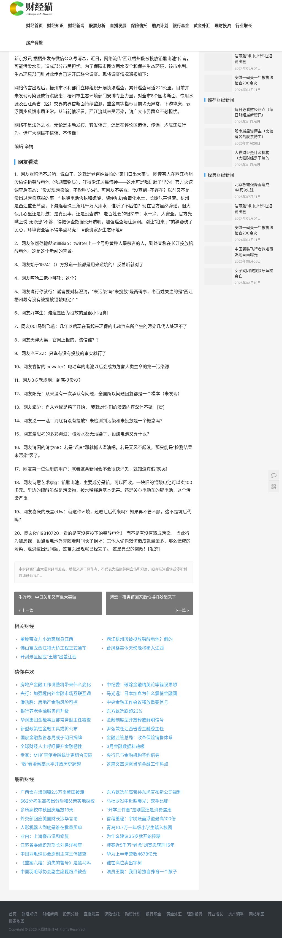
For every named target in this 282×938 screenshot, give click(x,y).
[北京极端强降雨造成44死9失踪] (218, 185)
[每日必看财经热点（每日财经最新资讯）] (218, 110)
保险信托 (139, 25)
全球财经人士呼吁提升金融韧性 (51, 746)
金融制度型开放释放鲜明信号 (135, 720)
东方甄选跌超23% (124, 711)
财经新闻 (76, 25)
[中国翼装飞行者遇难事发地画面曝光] (218, 249)
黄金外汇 (202, 25)
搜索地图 (16, 920)
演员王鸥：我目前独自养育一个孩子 (142, 871)
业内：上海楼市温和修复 (44, 836)
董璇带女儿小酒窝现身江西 (46, 639)
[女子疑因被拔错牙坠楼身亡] (218, 271)
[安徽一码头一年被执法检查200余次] (218, 78)
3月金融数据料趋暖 (126, 746)
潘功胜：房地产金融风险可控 (49, 702)
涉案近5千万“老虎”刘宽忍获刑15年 (141, 845)
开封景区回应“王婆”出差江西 (48, 656)
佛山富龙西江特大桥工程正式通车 (53, 648)
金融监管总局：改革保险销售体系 (140, 737)
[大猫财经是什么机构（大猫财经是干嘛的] (218, 153)
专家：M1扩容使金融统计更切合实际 (56, 755)
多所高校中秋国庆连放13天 (47, 810)
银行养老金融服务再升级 (44, 711)
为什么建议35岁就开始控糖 (134, 836)
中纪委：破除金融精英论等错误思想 (142, 684)
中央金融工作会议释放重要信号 (137, 702)
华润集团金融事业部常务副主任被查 (55, 720)
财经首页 (34, 25)
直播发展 (118, 25)
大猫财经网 (45, 929)
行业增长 (243, 25)
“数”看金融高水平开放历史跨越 (50, 764)
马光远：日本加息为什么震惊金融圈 (142, 693)
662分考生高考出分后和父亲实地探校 (57, 801)
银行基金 (181, 25)
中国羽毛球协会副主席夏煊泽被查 (53, 871)
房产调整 (34, 42)
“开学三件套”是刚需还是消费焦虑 (139, 810)
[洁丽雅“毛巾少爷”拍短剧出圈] (218, 56)
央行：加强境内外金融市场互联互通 (55, 693)
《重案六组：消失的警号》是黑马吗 (55, 862)
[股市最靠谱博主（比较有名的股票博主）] (218, 131)
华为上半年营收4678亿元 (132, 854)
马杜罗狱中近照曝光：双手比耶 (137, 801)
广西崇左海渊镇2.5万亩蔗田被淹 (52, 792)
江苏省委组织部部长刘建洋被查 (51, 845)
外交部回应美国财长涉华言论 (49, 818)
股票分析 (97, 25)
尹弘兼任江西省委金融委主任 (135, 728)
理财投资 (223, 25)
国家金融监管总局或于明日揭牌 (51, 737)
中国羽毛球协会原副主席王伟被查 (53, 854)
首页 (13, 914)
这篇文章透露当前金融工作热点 (137, 764)
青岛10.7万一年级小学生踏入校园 (139, 827)
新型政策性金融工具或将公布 (49, 728)
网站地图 (256, 914)
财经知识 (55, 25)
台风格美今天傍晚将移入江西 (135, 648)
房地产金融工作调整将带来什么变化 (55, 684)
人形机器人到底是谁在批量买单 (51, 827)
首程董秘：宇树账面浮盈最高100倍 (141, 818)
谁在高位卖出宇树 (124, 862)
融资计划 (160, 25)
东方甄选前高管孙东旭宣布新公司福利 (144, 792)
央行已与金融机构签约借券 (133, 755)
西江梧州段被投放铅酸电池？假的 (140, 639)
